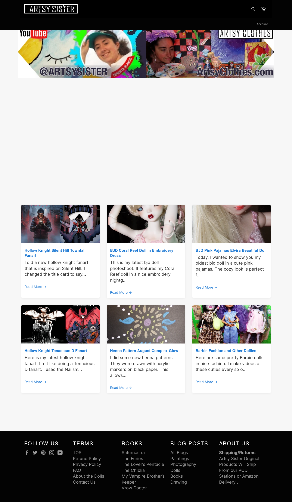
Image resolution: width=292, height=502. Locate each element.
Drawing (178, 482)
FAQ (77, 470)
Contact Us (84, 482)
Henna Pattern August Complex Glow (144, 350)
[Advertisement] (146, 111)
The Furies (132, 458)
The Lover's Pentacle (143, 464)
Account (262, 24)
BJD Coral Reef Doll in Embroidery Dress (141, 252)
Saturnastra (133, 452)
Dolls (175, 470)
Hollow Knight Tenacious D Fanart (56, 350)
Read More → (35, 286)
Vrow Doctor (134, 487)
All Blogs (179, 452)
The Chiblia (133, 470)
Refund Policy (87, 458)
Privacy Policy (87, 464)
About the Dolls (88, 476)
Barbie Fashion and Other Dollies (226, 350)
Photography (183, 464)
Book (175, 476)
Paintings (179, 458)
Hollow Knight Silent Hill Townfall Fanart (55, 252)
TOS (77, 452)
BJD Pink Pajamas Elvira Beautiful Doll (231, 250)
